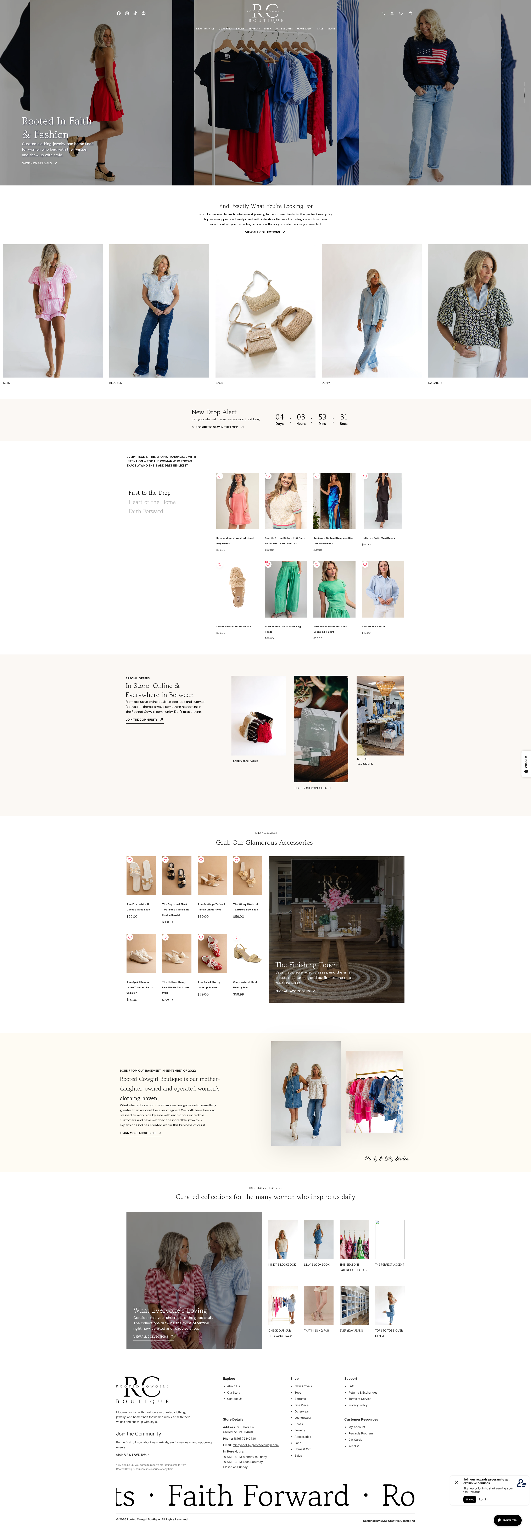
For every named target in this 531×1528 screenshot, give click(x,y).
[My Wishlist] (401, 13)
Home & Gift (303, 1449)
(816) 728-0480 (245, 1438)
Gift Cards (355, 1439)
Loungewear (303, 1417)
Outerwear (302, 1411)
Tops (298, 1392)
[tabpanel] (310, 557)
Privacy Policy (358, 1405)
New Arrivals (303, 1386)
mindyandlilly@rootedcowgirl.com (256, 1445)
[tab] (168, 492)
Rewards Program (360, 1433)
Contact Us (234, 1398)
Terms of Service (359, 1398)
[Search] (383, 13)
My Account (356, 1427)
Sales (298, 1455)
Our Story (233, 1392)
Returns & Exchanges (362, 1392)
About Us (233, 1386)
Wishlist (353, 1446)
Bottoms (300, 1398)
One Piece (301, 1405)
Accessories (303, 1436)
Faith (298, 1443)
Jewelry (300, 1430)
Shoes (299, 1424)
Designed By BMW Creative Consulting (389, 1520)
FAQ (351, 1386)
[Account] (392, 13)
